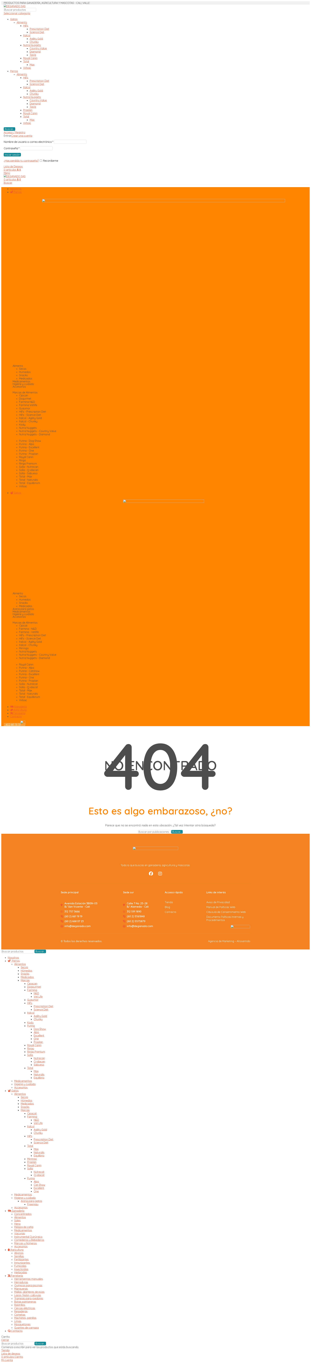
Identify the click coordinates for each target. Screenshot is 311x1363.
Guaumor (32, 999)
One (36, 1038)
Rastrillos (19, 1305)
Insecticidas (21, 1269)
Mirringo (32, 1158)
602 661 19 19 (12, 724)
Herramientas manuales (28, 1279)
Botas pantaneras (25, 1301)
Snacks (25, 973)
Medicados (27, 977)
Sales (17, 1220)
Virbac (27, 67)
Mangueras (21, 1288)
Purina (31, 1025)
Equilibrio (39, 1077)
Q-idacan (39, 1061)
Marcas (25, 980)
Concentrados (23, 1214)
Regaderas (21, 1311)
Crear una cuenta (21, 135)
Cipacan (32, 983)
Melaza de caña (23, 1227)
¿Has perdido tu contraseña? (21, 160)
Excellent (39, 1035)
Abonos (18, 1253)
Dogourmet (34, 986)
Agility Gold (36, 38)
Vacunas (19, 1233)
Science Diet (37, 32)
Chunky (34, 41)
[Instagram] (160, 873)
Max (32, 64)
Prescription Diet (39, 29)
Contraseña (11, 148)
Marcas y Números (25, 1243)
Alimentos (20, 964)
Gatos (13, 19)
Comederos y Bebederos (29, 1240)
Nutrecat (39, 1171)
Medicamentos (21, 381)
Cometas (19, 1314)
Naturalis (39, 1074)
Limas (17, 1321)
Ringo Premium (36, 1051)
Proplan (27, 110)
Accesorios (21, 1087)
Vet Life (38, 996)
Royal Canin (30, 58)
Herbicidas (20, 1272)
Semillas (19, 1256)
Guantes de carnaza (26, 1327)
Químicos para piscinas (28, 1285)
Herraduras (21, 1282)
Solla (30, 1055)
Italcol (26, 35)
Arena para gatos (23, 609)
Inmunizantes (22, 1262)
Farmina (32, 990)
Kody (30, 1022)
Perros (14, 71)
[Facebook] (151, 873)
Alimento (22, 22)
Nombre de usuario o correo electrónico (28, 141)
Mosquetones (22, 1324)
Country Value (38, 48)
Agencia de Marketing (221, 941)
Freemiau (32, 1204)
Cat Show (39, 1184)
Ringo (30, 1048)
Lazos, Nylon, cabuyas (27, 1295)
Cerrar (5, 1340)
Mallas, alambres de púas (29, 1292)
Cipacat (32, 1113)
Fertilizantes (21, 1259)
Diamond (35, 51)
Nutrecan (39, 1058)
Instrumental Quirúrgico (28, 1236)
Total (26, 61)
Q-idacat (39, 1175)
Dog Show (40, 1029)
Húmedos (26, 970)
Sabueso (39, 1064)
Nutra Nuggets (32, 45)
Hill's (25, 25)
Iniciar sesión (12, 154)
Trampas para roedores (28, 1298)
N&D (36, 993)
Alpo (36, 1032)
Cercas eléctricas (24, 1308)
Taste (33, 54)
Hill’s (29, 1003)
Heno (17, 1223)
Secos (24, 967)
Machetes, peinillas (25, 1318)
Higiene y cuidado (25, 1084)
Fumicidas (20, 1266)
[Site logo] (14, 6)
